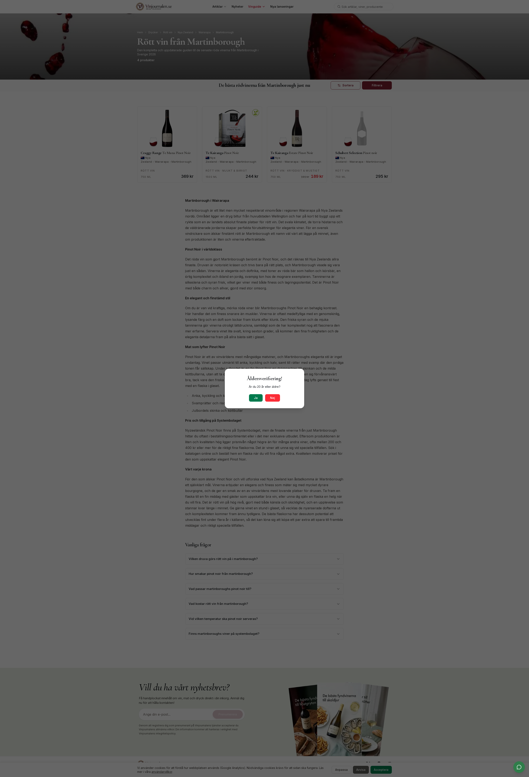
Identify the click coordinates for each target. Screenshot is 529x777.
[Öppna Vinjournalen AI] (519, 767)
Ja (256, 398)
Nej (272, 398)
